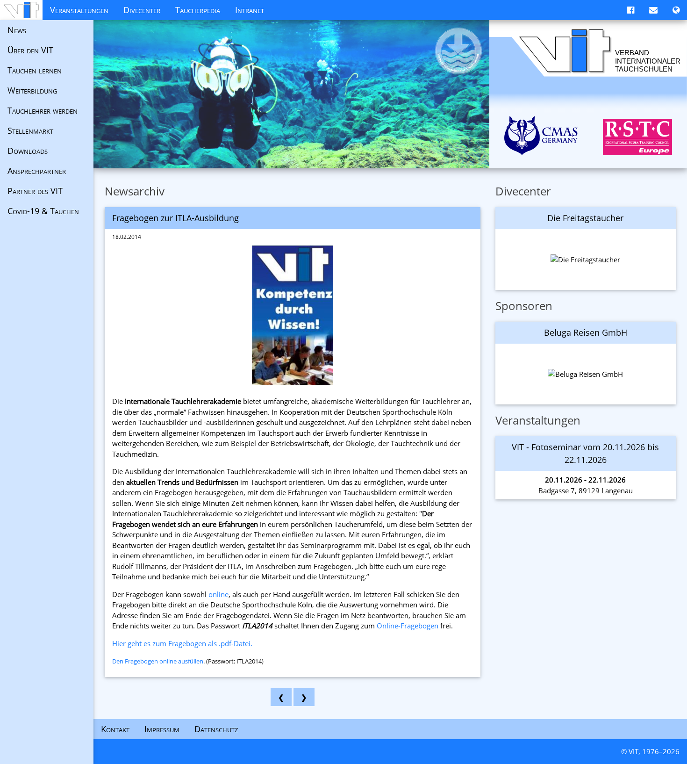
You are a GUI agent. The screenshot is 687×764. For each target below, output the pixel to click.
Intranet (249, 9)
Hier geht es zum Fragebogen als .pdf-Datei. (182, 643)
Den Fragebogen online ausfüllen (157, 661)
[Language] (676, 10)
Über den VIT (30, 50)
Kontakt (115, 729)
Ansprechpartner (36, 170)
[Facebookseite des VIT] (631, 10)
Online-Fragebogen (407, 625)
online (218, 594)
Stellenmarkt (30, 130)
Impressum (161, 729)
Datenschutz (216, 729)
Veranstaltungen (79, 9)
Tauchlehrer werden (42, 110)
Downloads (27, 150)
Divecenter (141, 9)
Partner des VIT (35, 190)
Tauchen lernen (34, 70)
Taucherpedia (197, 9)
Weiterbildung (32, 90)
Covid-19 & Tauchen (43, 210)
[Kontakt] (653, 10)
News (16, 30)
